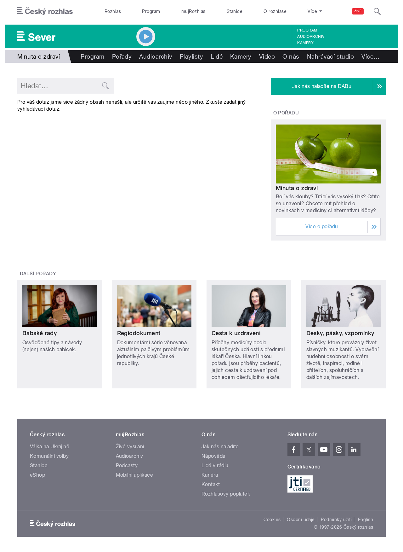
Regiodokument (139, 333)
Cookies (272, 519)
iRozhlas (112, 11)
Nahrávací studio (330, 56)
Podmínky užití (336, 519)
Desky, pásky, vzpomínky (340, 333)
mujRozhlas (193, 11)
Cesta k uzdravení (236, 333)
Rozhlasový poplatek (226, 494)
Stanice (234, 11)
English (365, 519)
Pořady (122, 56)
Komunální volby (49, 456)
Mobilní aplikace (134, 475)
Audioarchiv (310, 36)
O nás (290, 56)
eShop (37, 475)
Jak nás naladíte (220, 447)
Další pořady (38, 273)
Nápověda (213, 456)
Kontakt (211, 484)
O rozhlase (275, 11)
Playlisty (191, 56)
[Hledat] (377, 11)
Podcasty (127, 465)
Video (267, 56)
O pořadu (286, 113)
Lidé (217, 56)
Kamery (305, 43)
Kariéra (210, 475)
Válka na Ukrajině (49, 447)
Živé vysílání (130, 447)
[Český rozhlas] (45, 11)
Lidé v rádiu (215, 465)
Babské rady (39, 333)
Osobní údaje (301, 519)
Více (370, 56)
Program (151, 11)
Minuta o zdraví (297, 188)
